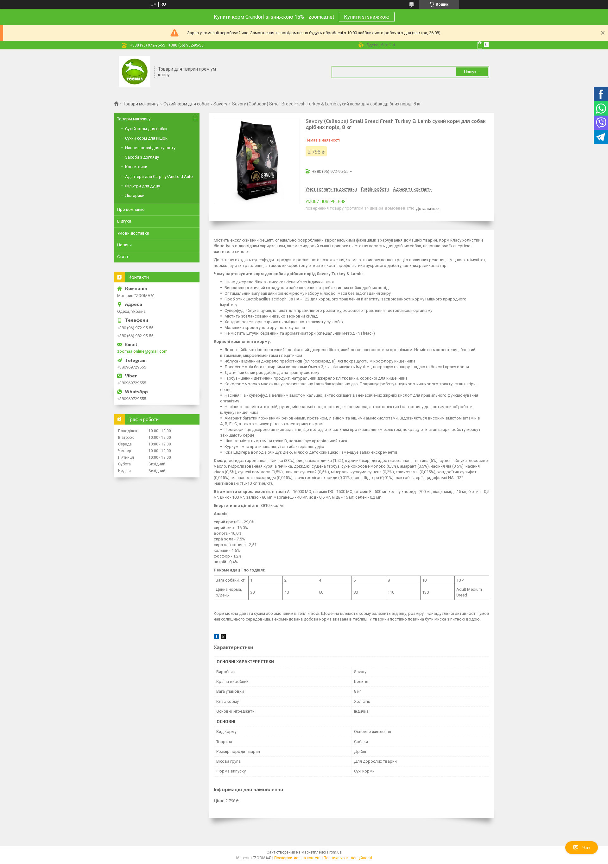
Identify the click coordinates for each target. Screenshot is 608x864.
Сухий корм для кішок (146, 138)
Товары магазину (133, 119)
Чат (586, 847)
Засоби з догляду (142, 157)
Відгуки (124, 221)
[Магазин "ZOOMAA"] (134, 72)
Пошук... (472, 71)
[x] (223, 637)
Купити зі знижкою (367, 17)
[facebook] (216, 637)
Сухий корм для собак (186, 103)
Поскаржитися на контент (297, 858)
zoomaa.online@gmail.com (142, 351)
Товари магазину (141, 103)
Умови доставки (133, 233)
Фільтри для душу (142, 186)
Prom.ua (334, 852)
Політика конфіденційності (348, 858)
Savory (220, 103)
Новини (124, 245)
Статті (123, 256)
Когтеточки (136, 166)
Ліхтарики (134, 195)
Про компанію (131, 209)
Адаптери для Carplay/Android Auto (159, 176)
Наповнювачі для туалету (150, 147)
